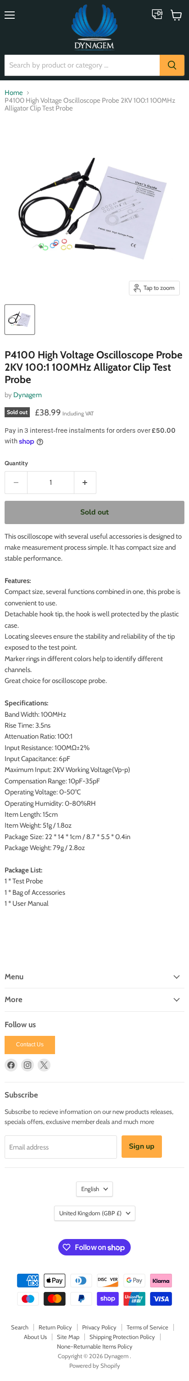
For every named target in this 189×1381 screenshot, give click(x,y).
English (90, 1188)
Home (14, 93)
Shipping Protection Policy (122, 1336)
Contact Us (30, 1044)
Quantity (16, 463)
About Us (35, 1336)
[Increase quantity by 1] (85, 482)
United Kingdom (90, 1213)
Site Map (68, 1336)
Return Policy (55, 1327)
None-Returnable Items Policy (95, 1346)
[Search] (172, 65)
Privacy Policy (99, 1327)
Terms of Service (147, 1327)
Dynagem (27, 395)
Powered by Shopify (94, 1365)
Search (19, 1327)
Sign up (142, 1146)
